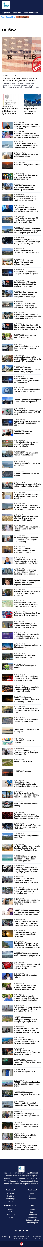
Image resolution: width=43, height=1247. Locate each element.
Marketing (10, 1215)
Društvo (10, 1196)
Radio (10, 1209)
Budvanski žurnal (31, 12)
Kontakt (11, 1217)
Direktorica (32, 1215)
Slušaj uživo (23, 17)
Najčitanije (17, 12)
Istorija (32, 1209)
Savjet (32, 1212)
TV (10, 1212)
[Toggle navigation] (38, 5)
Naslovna (10, 1193)
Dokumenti (32, 1217)
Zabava (32, 1196)
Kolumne (32, 1199)
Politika (10, 1201)
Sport (32, 1193)
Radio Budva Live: (8, 17)
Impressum (5, 1236)
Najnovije (6, 12)
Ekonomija (10, 1199)
